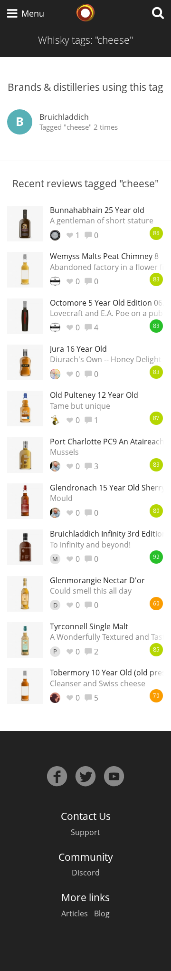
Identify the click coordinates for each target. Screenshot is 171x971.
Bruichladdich (64, 117)
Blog (102, 913)
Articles (74, 913)
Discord (86, 872)
